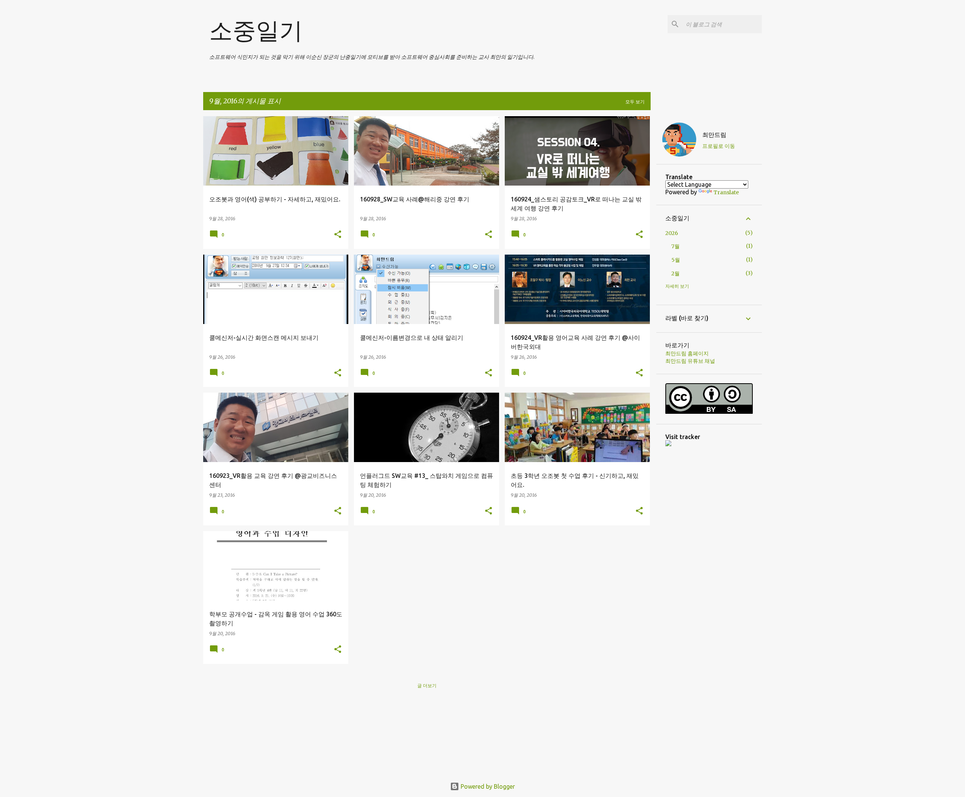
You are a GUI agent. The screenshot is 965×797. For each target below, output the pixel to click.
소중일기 (256, 30)
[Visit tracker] (668, 444)
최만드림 (714, 134)
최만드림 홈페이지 (687, 353)
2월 (675, 273)
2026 (671, 233)
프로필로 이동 (718, 146)
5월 (675, 259)
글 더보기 (427, 685)
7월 (675, 246)
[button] (337, 235)
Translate (726, 192)
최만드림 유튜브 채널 (690, 361)
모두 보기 (635, 101)
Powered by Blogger (487, 786)
